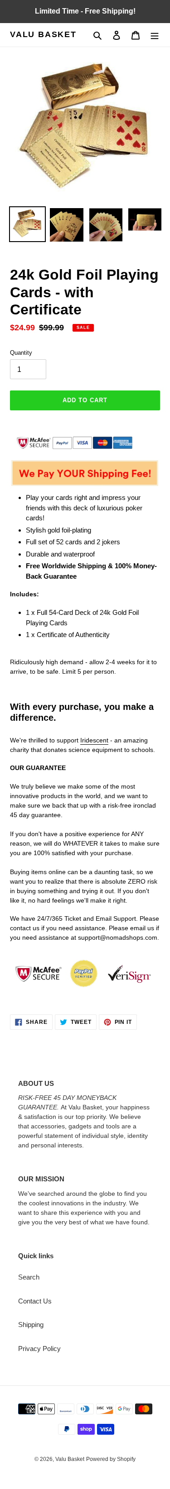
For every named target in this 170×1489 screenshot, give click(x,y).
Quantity (21, 352)
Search (28, 1277)
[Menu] (154, 35)
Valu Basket (43, 34)
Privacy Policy (39, 1348)
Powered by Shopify (111, 1459)
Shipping (31, 1324)
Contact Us (35, 1301)
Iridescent (94, 740)
